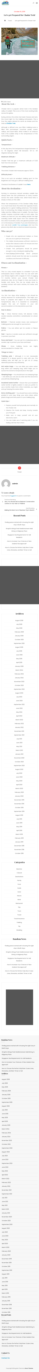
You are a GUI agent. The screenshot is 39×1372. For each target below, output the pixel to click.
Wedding (19, 930)
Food (19, 884)
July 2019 (19, 819)
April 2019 (19, 830)
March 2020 (19, 788)
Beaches (19, 869)
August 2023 (19, 693)
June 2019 (19, 823)
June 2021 (19, 743)
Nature (19, 896)
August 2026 (19, 620)
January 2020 (19, 796)
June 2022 (19, 708)
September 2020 (19, 765)
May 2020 (19, 781)
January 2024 (19, 678)
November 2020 (19, 758)
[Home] (5, 20)
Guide (19, 888)
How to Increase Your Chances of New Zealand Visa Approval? (19, 542)
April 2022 (19, 716)
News (19, 899)
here (28, 184)
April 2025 (19, 662)
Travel (20, 472)
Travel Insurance (19, 919)
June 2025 (19, 655)
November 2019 (19, 804)
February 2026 (19, 632)
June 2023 (19, 701)
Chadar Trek (10, 123)
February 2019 (19, 838)
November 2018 (19, 849)
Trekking (19, 922)
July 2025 (19, 651)
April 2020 (19, 785)
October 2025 (19, 639)
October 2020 (19, 762)
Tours (19, 911)
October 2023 (19, 685)
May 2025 (19, 659)
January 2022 (19, 727)
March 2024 (19, 670)
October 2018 (19, 853)
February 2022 (19, 723)
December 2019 (19, 800)
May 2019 (19, 827)
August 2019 (19, 815)
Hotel (19, 892)
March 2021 (19, 750)
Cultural (19, 873)
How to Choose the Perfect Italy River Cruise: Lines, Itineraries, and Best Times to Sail (19, 549)
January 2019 (19, 842)
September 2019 (19, 811)
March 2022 (19, 720)
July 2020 (19, 773)
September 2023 (19, 689)
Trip (19, 926)
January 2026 (19, 636)
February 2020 (19, 792)
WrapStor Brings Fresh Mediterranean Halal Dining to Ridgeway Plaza (19, 530)
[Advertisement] (19, 79)
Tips (19, 907)
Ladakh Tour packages (20, 225)
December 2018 (19, 846)
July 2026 (19, 624)
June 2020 (19, 777)
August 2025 (19, 647)
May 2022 (19, 712)
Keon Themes (29, 1368)
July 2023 (19, 697)
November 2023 (19, 681)
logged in (13, 496)
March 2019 (19, 834)
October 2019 (19, 807)
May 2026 (19, 628)
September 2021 (19, 735)
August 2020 (19, 769)
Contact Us (5, 1358)
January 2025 (19, 666)
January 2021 (19, 754)
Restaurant (19, 903)
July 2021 (19, 739)
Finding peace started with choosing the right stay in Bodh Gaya (19, 523)
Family (19, 880)
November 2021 (19, 731)
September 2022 (19, 704)
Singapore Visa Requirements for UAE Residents (19, 536)
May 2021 (19, 746)
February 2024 (19, 674)
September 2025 (19, 643)
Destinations (19, 877)
